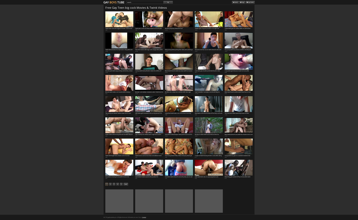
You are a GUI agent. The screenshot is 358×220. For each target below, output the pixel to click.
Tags (242, 2)
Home (236, 2)
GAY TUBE (113, 2)
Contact (144, 217)
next (126, 184)
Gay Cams (251, 2)
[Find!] (168, 2)
